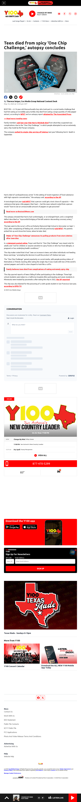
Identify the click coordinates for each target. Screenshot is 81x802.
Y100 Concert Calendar (14, 666)
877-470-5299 (41, 463)
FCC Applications (10, 732)
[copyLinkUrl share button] (21, 97)
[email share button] (16, 97)
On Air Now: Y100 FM (40, 433)
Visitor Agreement (65, 769)
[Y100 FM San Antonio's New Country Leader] (40, 3)
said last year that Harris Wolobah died (33, 123)
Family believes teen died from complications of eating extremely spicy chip (37, 269)
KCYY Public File (10, 728)
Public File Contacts (11, 724)
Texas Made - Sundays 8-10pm (17, 633)
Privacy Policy (8, 770)
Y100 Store (45, 21)
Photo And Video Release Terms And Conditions (22, 736)
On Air (29, 21)
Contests (36, 21)
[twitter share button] (10, 97)
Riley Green (42, 15)
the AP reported (63, 279)
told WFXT (26, 202)
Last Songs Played (18, 21)
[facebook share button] (5, 97)
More (67, 21)
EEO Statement (10, 720)
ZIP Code (9, 558)
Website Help (9, 756)
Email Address (19, 558)
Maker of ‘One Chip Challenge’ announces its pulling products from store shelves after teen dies (39, 237)
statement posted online (17, 243)
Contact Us (8, 712)
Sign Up (40, 568)
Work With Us (9, 716)
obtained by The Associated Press (57, 114)
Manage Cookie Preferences (12, 773)
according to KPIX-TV (13, 286)
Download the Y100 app (20, 521)
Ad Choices (39, 770)
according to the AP (53, 197)
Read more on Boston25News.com (20, 212)
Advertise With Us (57, 21)
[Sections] (4, 3)
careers (53, 770)
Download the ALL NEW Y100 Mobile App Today (57, 666)
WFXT (22, 114)
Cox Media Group (14, 769)
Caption (71, 90)
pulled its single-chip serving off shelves (31, 132)
